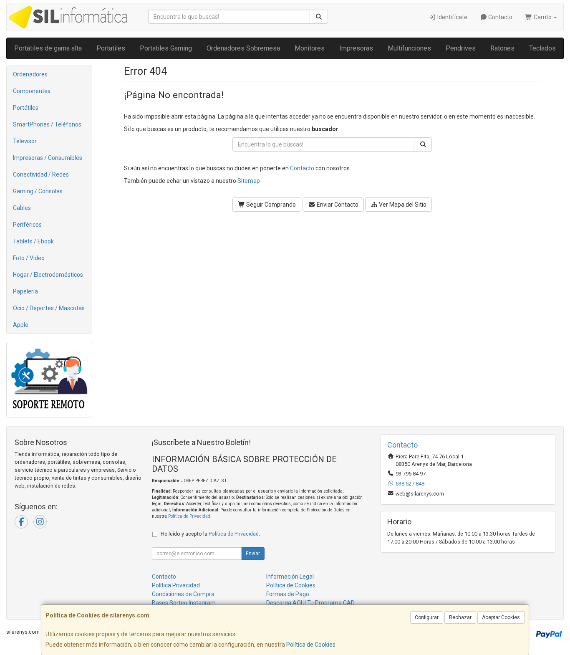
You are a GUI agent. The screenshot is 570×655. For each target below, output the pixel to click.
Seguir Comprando (270, 204)
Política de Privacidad (189, 516)
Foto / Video (29, 258)
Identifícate (451, 17)
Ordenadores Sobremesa (243, 48)
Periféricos (27, 224)
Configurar (427, 617)
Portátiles (25, 107)
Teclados (542, 48)
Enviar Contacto (336, 204)
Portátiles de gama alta (48, 48)
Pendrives (461, 48)
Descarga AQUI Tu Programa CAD (310, 602)
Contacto (499, 17)
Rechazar (460, 617)
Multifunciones (409, 48)
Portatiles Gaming (166, 48)
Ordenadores (30, 74)
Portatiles (110, 48)
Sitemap (248, 180)
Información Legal (290, 576)
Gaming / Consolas (38, 191)
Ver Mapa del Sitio (402, 204)
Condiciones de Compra (183, 594)
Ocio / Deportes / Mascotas (49, 308)
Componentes (31, 91)
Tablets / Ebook (33, 241)
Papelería (25, 291)
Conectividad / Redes (41, 174)
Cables (22, 208)
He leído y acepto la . (210, 534)
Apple (20, 324)
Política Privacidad (176, 585)
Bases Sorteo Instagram (184, 602)
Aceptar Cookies (501, 617)
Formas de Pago (287, 594)
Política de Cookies (310, 644)
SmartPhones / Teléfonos (47, 124)
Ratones (502, 48)
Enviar (253, 553)
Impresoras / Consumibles (47, 157)
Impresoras (356, 48)
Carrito (542, 17)
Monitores (310, 48)
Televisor (25, 141)
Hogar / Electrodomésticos (48, 274)
